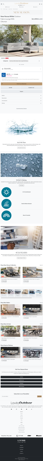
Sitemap (16, 458)
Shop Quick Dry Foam (21, 147)
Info (22, 422)
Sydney (21, 377)
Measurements (4, 98)
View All (41, 265)
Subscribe (39, 396)
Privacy (25, 458)
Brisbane (21, 383)
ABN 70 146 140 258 (21, 459)
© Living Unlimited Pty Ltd (21, 457)
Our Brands (21, 447)
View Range (21, 185)
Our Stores (21, 449)
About (21, 411)
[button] (42, 40)
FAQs (21, 424)
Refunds (22, 458)
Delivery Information (21, 427)
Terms (27, 458)
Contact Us (21, 453)
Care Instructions (4, 100)
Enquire (21, 91)
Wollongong (21, 386)
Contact (21, 418)
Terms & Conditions (9, 75)
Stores (22, 415)
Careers (21, 451)
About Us (21, 445)
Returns (19, 458)
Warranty (3, 103)
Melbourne (21, 380)
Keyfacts (3, 95)
